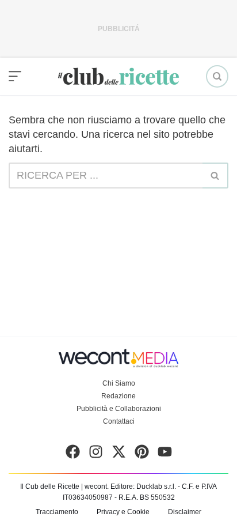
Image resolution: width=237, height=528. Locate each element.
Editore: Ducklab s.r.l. (143, 486)
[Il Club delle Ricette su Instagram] (96, 454)
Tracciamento (57, 512)
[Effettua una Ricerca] (217, 76)
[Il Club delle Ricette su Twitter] (119, 454)
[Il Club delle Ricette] (118, 76)
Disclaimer (184, 512)
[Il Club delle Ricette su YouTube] (165, 454)
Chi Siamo (118, 383)
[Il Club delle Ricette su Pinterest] (142, 454)
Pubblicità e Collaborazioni (119, 409)
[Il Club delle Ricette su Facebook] (73, 454)
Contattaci (119, 421)
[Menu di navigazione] (15, 76)
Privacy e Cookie (123, 512)
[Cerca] (215, 175)
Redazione (118, 396)
